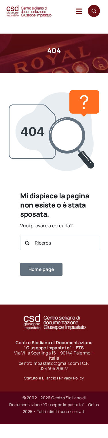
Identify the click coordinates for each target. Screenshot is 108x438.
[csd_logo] (29, 7)
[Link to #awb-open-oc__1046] (94, 11)
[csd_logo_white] (54, 315)
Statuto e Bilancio (40, 378)
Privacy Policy (71, 378)
